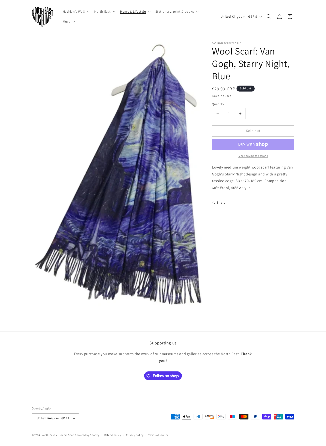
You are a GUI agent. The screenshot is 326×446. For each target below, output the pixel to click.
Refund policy (112, 435)
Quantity (218, 104)
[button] (75, 11)
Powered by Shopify (87, 435)
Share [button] (221, 202)
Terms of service (158, 435)
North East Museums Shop (58, 435)
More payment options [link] (253, 156)
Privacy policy (135, 435)
